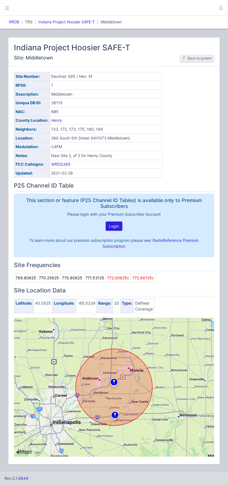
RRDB (14, 21)
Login (114, 226)
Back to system (200, 58)
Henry (56, 120)
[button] (221, 8)
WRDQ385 (61, 164)
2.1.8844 (20, 478)
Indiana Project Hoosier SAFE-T (66, 21)
